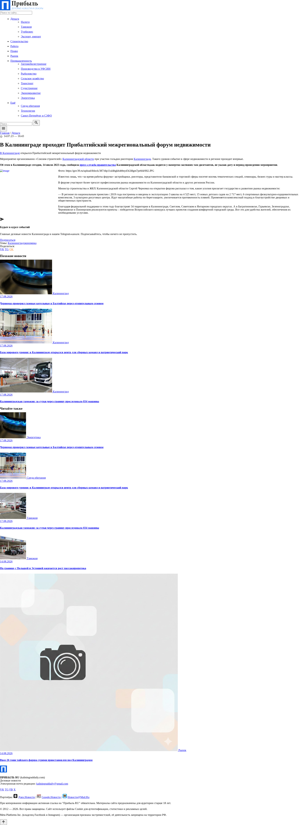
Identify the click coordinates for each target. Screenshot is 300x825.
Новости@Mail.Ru (78, 797)
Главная (4, 132)
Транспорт (27, 83)
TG (7, 249)
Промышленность (21, 60)
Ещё (12, 102)
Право (14, 51)
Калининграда (142, 158)
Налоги (25, 21)
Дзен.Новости (26, 797)
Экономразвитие (31, 93)
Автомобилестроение (33, 63)
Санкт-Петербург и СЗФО (36, 115)
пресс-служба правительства (98, 164)
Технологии (28, 110)
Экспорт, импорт (31, 36)
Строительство (19, 41)
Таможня (26, 26)
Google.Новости (51, 797)
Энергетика (28, 97)
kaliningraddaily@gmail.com (52, 783)
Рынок (14, 55)
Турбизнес (27, 31)
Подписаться (7, 239)
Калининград (16, 243)
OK (11, 249)
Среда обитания (30, 105)
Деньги (14, 18)
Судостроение (29, 88)
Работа (14, 46)
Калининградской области (78, 158)
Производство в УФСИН (36, 68)
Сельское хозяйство (32, 78)
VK (2, 249)
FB (11, 789)
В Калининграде (10, 153)
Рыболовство (28, 73)
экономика (30, 243)
